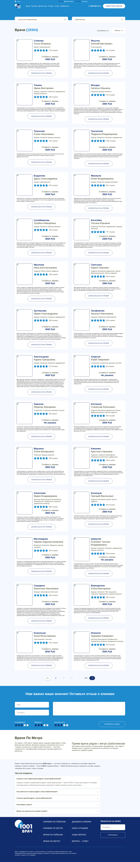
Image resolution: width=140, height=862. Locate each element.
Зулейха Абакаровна (45, 221)
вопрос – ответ (80, 841)
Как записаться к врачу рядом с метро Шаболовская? (37, 791)
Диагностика (42, 6)
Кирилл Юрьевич (100, 266)
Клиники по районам (54, 822)
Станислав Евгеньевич (103, 405)
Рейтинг (117, 30)
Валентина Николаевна (46, 587)
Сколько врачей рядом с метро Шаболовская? (34, 798)
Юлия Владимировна (102, 177)
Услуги (57, 6)
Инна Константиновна (45, 266)
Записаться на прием (41, 73)
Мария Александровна (46, 312)
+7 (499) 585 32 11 (94, 6)
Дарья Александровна (45, 177)
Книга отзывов (80, 828)
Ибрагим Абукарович (45, 405)
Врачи (28, 6)
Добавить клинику (82, 822)
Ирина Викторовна (43, 86)
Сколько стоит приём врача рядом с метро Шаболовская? (39, 779)
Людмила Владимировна (104, 132)
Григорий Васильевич (102, 494)
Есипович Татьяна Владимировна (100, 542)
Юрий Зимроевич (100, 358)
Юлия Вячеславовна (45, 634)
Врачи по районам (53, 835)
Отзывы (51, 6)
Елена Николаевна (44, 132)
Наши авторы (79, 835)
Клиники (34, 6)
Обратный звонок (114, 6)
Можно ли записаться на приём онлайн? (32, 811)
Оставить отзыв (111, 724)
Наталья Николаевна (102, 312)
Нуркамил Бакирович (102, 634)
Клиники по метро (53, 828)
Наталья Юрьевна (100, 86)
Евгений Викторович (101, 42)
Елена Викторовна (100, 587)
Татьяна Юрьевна (100, 221)
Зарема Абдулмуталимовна (48, 540)
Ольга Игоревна (42, 42)
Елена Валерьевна (44, 450)
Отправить (113, 835)
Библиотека (64, 6)
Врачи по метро (51, 841)
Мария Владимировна (45, 494)
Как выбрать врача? (24, 804)
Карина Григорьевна (44, 358)
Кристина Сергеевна (101, 450)
